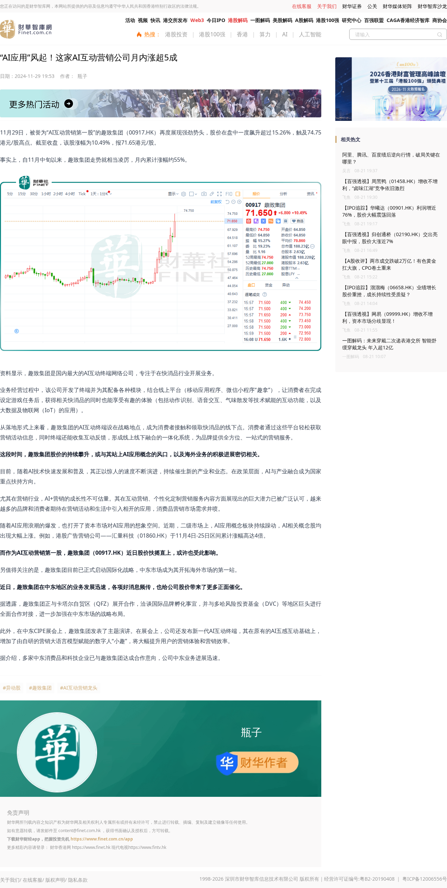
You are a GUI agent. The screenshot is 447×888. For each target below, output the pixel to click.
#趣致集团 (40, 687)
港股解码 (238, 20)
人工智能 (310, 34)
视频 (143, 20)
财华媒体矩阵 (397, 6)
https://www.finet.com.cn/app (102, 839)
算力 (265, 34)
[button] (388, 118)
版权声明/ (56, 879)
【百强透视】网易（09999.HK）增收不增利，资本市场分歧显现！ (387, 317)
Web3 (197, 20)
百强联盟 (374, 20)
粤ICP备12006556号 (424, 878)
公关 (372, 6)
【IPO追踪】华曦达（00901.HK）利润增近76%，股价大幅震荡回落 (389, 211)
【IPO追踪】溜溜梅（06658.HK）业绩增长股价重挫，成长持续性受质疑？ (389, 291)
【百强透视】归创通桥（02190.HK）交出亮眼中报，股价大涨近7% (390, 238)
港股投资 (176, 34)
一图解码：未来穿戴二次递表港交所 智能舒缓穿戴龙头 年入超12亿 (389, 344)
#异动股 (12, 687)
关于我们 (327, 6)
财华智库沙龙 (432, 6)
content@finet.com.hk (79, 831)
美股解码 (282, 20)
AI (284, 34)
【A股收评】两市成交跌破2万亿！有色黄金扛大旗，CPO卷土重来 (389, 264)
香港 (242, 34)
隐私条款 (78, 879)
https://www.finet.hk (91, 847)
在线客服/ (33, 879)
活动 (130, 20)
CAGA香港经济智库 (408, 20)
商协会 (439, 20)
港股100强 (327, 20)
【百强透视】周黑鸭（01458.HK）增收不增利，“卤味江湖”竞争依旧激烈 (390, 184)
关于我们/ (10, 879)
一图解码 (260, 20)
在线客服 (302, 6)
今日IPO (216, 20)
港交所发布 (175, 20)
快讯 (155, 20)
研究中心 (351, 20)
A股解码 (304, 20)
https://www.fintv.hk (147, 847)
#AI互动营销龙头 (78, 687)
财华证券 (352, 6)
